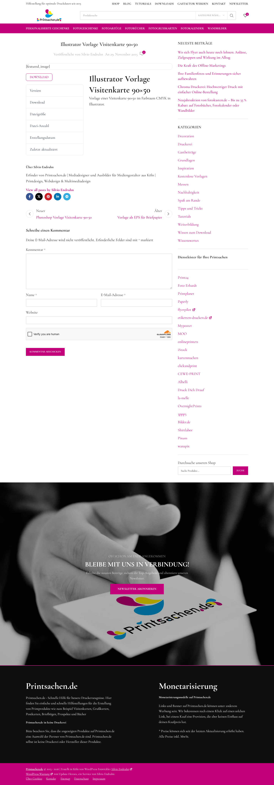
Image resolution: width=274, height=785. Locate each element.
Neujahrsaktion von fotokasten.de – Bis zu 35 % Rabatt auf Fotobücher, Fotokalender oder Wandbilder (212, 105)
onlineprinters (188, 342)
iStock (182, 350)
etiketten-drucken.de (193, 317)
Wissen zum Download (194, 232)
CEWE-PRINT (189, 374)
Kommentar (35, 249)
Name (31, 295)
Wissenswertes (188, 240)
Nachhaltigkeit (188, 192)
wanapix (184, 446)
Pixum (182, 438)
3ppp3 (182, 414)
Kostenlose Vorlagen (192, 176)
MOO (182, 334)
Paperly (183, 301)
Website (32, 312)
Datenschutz (81, 779)
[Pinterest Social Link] (48, 196)
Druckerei (185, 144)
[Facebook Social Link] (29, 196)
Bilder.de (184, 422)
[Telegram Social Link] (67, 196)
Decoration (186, 136)
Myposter (185, 325)
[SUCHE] (231, 15)
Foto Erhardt (187, 285)
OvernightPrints (189, 406)
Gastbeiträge (187, 152)
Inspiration (186, 168)
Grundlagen (186, 160)
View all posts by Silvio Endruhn (50, 190)
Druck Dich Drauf (191, 390)
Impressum (99, 779)
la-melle (183, 398)
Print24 (183, 277)
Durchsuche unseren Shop (196, 463)
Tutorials (184, 216)
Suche (240, 470)
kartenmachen (188, 358)
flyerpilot (184, 309)
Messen (183, 184)
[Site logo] (49, 15)
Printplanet (186, 293)
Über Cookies (34, 779)
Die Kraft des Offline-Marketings (202, 65)
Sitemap (65, 779)
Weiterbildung (188, 224)
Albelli (183, 382)
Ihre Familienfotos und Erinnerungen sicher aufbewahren (209, 76)
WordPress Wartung (38, 774)
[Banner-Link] (137, 573)
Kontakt (51, 779)
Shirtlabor (185, 430)
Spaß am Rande (189, 200)
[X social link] (39, 196)
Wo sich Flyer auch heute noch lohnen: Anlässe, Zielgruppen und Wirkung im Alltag (212, 55)
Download (39, 77)
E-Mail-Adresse (113, 295)
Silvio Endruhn (92, 54)
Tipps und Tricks (190, 208)
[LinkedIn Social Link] (57, 196)
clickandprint (187, 366)
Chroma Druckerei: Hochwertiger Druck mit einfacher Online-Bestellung (210, 89)
